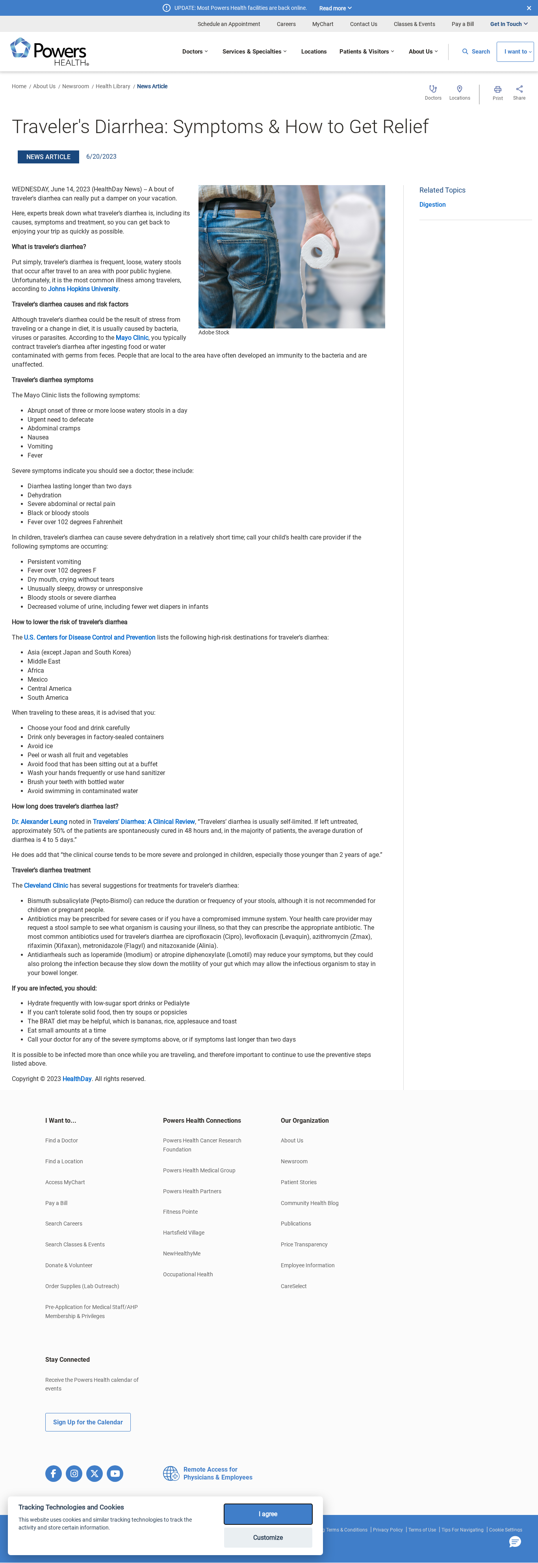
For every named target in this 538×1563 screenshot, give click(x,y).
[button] (515, 1542)
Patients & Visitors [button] (364, 51)
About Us (44, 86)
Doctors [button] (192, 51)
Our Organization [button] (305, 1120)
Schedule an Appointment (229, 24)
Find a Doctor (61, 1140)
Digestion (432, 204)
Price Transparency (304, 1244)
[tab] (92, 1120)
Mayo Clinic (132, 337)
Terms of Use (422, 1530)
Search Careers (63, 1223)
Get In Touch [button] (506, 24)
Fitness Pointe (180, 1212)
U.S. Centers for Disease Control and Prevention (89, 637)
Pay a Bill (463, 24)
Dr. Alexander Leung (39, 821)
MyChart (323, 24)
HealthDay (77, 1079)
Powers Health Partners (192, 1191)
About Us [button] (421, 51)
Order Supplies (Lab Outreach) (82, 1286)
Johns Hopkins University (83, 289)
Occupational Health (188, 1274)
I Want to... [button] (60, 1120)
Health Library (113, 86)
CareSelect (294, 1286)
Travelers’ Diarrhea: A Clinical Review (144, 821)
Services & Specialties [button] (252, 51)
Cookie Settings (505, 1530)
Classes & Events (414, 24)
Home (19, 86)
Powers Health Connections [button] (202, 1120)
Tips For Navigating (463, 1530)
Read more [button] (332, 8)
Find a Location (64, 1161)
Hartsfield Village (183, 1232)
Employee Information (308, 1265)
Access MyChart (65, 1182)
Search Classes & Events (75, 1244)
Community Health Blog (310, 1203)
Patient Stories (299, 1182)
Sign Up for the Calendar (88, 1422)
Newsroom (75, 86)
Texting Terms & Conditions (338, 1530)
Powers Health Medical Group (199, 1170)
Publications (296, 1223)
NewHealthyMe (181, 1253)
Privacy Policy (388, 1530)
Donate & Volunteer (69, 1265)
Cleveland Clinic (46, 885)
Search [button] (480, 51)
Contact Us (363, 24)
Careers (286, 24)
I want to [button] (516, 51)
